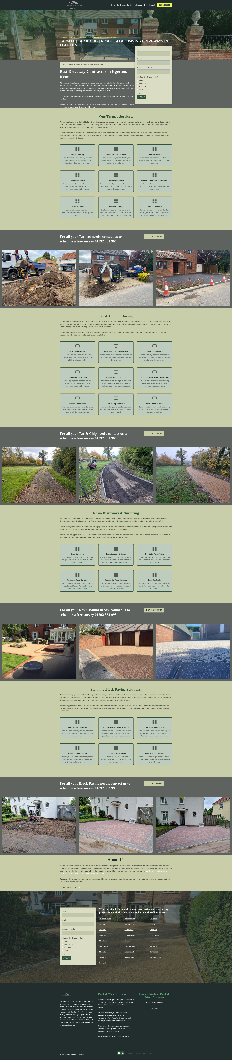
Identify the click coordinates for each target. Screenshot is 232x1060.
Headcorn (153, 930)
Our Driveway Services (125, 5)
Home (112, 5)
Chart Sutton (103, 946)
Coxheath (102, 963)
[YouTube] (122, 1053)
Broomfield (103, 935)
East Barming (129, 930)
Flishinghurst (129, 952)
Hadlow (152, 924)
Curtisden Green (130, 924)
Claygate (102, 952)
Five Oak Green (130, 946)
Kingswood (154, 952)
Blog (145, 5)
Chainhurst (103, 941)
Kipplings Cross (155, 957)
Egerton (127, 941)
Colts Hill (102, 957)
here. (78, 887)
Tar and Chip (143, 83)
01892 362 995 (164, 5)
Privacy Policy (147, 1053)
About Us (138, 5)
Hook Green (154, 935)
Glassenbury (129, 957)
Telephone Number (144, 68)
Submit (141, 97)
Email (139, 59)
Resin (141, 89)
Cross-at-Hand (130, 919)
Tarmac (141, 80)
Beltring (102, 924)
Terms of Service (134, 1053)
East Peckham (130, 935)
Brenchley (102, 930)
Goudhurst (153, 919)
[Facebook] (119, 1053)
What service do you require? (148, 77)
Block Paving (143, 86)
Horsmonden (154, 941)
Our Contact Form (154, 1008)
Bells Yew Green (105, 919)
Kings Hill (153, 946)
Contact (152, 5)
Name (139, 50)
